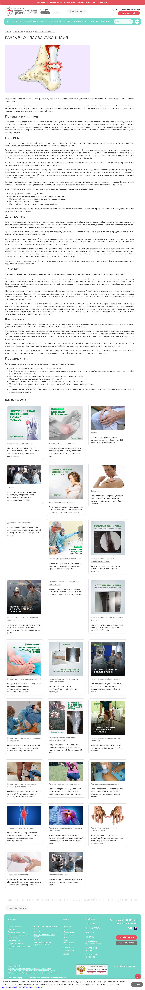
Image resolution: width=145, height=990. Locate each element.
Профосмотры (69, 932)
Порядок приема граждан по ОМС (19, 947)
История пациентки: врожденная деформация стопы (62, 738)
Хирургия (29, 31)
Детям (65, 929)
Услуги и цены (30, 22)
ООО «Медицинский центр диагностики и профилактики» (29, 968)
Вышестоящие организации (18, 935)
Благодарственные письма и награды (44, 935)
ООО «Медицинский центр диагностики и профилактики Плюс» (31, 971)
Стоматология (68, 947)
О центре (15, 22)
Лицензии (11, 929)
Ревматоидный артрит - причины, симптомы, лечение (104, 829)
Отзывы (67, 22)
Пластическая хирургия (68, 936)
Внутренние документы (91, 949)
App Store (90, 2)
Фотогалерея (13, 938)
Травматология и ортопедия (45, 31)
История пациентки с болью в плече (105, 679)
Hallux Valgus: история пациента (62, 443)
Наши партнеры (14, 941)
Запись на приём (129, 13)
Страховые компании (16, 944)
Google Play (102, 2)
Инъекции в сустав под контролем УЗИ (65, 559)
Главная (8, 31)
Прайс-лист (90, 919)
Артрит (94, 433)
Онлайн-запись (126, 937)
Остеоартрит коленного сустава (20, 828)
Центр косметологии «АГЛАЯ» (68, 942)
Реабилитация (68, 950)
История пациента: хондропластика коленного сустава (63, 680)
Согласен (137, 984)
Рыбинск (56, 13)
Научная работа (80, 22)
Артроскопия (12, 487)
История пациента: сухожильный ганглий (24, 679)
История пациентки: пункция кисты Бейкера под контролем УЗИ (21, 785)
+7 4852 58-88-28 (128, 9)
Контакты (105, 22)
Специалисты (55, 22)
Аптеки (66, 953)
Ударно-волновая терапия (18, 875)
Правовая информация (16, 932)
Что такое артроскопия (58, 875)
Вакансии (37, 931)
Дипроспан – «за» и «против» (18, 523)
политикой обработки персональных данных (22, 987)
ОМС (43, 22)
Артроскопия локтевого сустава (61, 502)
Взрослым (67, 926)
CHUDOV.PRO (129, 966)
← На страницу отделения (17, 908)
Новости (94, 22)
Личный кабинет (78, 11)
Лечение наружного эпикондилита (105, 784)
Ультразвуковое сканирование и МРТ (23, 261)
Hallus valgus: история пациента (20, 443)
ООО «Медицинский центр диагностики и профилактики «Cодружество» (35, 973)
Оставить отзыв (126, 943)
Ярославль (45, 13)
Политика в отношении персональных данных (42, 943)
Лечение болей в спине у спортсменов (64, 784)
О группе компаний (15, 926)
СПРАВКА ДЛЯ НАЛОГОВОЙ (91, 956)
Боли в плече (96, 491)
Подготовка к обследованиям (93, 942)
